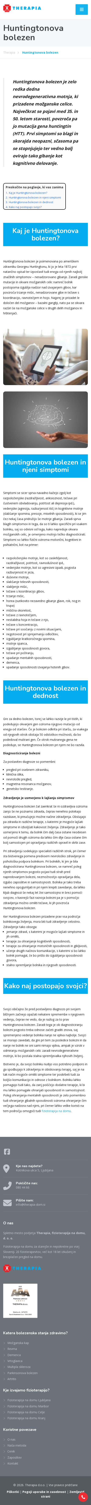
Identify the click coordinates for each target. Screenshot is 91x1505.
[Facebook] (7, 1153)
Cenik (11, 1451)
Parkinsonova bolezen (22, 1373)
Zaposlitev (14, 1457)
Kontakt (12, 1463)
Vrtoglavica (14, 1361)
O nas (11, 1439)
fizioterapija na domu (56, 1111)
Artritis (11, 1379)
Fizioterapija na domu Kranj (26, 1418)
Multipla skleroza (18, 1367)
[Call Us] (83, 1497)
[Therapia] (22, 8)
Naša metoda (16, 1445)
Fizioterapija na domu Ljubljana (29, 1400)
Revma (12, 1349)
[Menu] (82, 9)
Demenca (14, 1355)
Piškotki (13, 1492)
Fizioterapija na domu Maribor (28, 1406)
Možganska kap (18, 1343)
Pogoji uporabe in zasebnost (44, 1492)
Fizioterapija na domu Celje (26, 1412)
